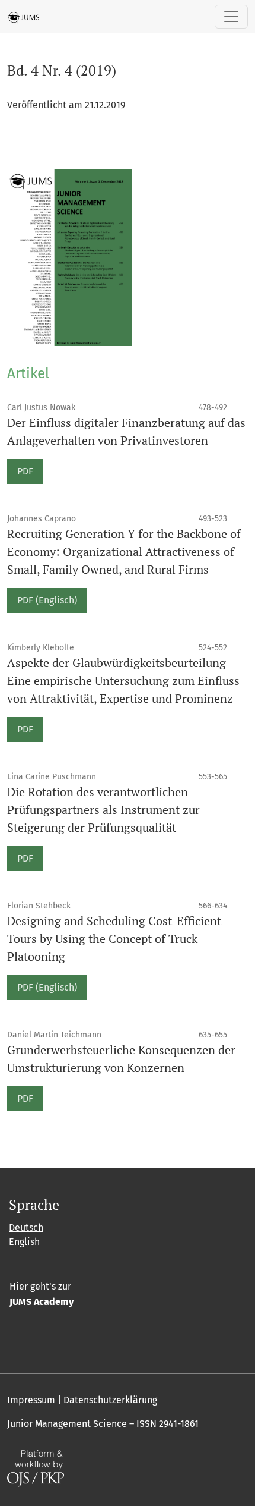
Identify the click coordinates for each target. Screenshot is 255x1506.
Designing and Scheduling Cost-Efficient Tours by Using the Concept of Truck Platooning (114, 938)
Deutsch (26, 1227)
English (24, 1241)
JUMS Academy (41, 1301)
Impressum (31, 1400)
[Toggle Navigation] (231, 17)
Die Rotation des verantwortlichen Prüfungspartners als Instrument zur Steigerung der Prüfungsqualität (103, 809)
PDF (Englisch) (47, 600)
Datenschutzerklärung (110, 1400)
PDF (25, 471)
